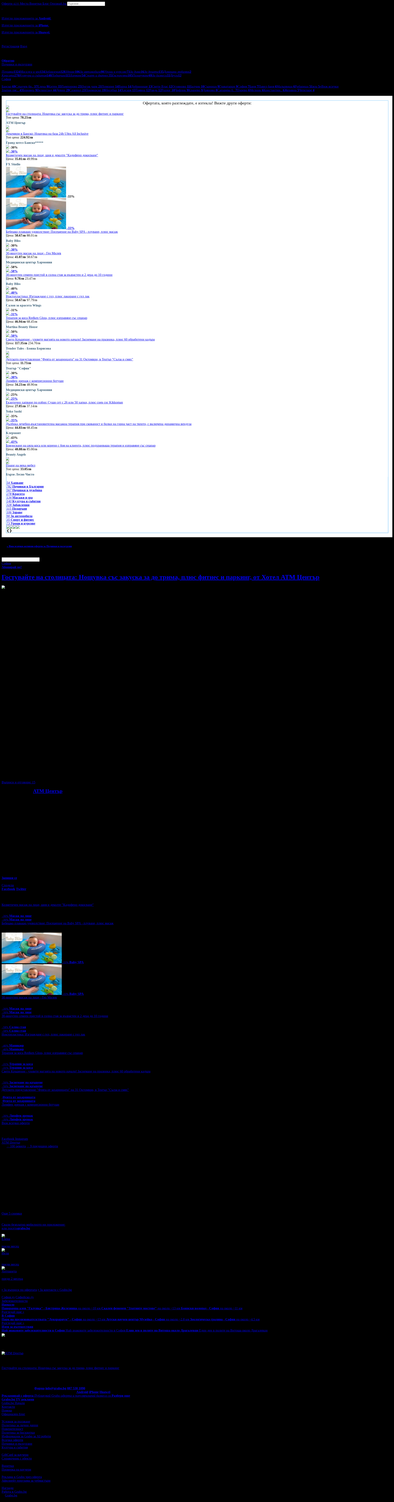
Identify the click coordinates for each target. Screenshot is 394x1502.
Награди (8, 1488)
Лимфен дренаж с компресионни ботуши (35, 381)
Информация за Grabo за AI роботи (26, 1436)
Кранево (195, 90)
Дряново (210, 90)
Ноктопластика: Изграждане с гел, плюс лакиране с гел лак (47, 296)
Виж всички (329, 86)
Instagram (21, 1139)
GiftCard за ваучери (15, 1454)
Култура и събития (15, 1447)
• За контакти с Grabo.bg (55, 1290)
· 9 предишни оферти (42, 1146)
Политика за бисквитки (18, 1432)
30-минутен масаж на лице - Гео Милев (33, 253)
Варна (124, 86)
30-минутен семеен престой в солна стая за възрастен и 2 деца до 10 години (59, 275)
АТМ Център (47, 791)
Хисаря (128, 90)
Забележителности (15, 1301)
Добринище (141, 86)
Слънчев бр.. (26, 86)
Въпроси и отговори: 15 (18, 782)
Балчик (197, 86)
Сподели (8, 885)
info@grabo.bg (55, 1388)
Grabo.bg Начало (13, 1403)
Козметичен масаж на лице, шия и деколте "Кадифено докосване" (52, 155)
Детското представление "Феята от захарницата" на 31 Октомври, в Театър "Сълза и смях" (69, 359)
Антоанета (9, 1271)
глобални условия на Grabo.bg (51, 775)
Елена (42, 86)
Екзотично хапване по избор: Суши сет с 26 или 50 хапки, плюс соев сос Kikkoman (64, 402)
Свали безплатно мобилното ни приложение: (33, 1224)
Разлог (168, 90)
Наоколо (8, 1304)
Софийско (25, 1297)
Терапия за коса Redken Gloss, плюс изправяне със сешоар (46, 318)
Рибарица (303, 86)
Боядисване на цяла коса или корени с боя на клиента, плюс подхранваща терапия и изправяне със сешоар (81, 445)
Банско (8, 86)
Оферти (10, 3)
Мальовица (286, 86)
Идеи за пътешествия (17, 1326)
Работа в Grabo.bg (14, 1491)
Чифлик (181, 90)
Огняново (181, 86)
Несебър (113, 90)
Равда (155, 90)
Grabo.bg (11, 1495)
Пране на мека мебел (20, 465)
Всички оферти (12, 1440)
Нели (5, 1253)
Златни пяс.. (12, 90)
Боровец (30, 90)
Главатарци (228, 86)
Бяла (315, 86)
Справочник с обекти (17, 1458)
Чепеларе (306, 90)
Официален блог (13, 1414)
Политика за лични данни (20, 1425)
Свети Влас (162, 86)
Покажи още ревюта (16, 1282)
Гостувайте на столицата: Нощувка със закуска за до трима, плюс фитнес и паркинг (65, 113)
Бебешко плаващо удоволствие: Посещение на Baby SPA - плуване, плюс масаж (62, 231)
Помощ (7, 1410)
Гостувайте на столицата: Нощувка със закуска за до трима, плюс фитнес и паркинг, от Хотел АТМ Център (161, 577)
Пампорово (71, 86)
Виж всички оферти (16, 1123)
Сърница (211, 86)
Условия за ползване (16, 1421)
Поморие (110, 86)
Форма (39, 1388)
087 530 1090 (76, 1388)
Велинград (46, 90)
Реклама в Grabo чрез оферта (22, 1477)
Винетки (8, 1466)
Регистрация (10, 46)
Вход (23, 46)
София (243, 86)
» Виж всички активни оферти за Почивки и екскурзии (39, 546)
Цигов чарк (91, 86)
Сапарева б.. (227, 90)
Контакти (8, 1406)
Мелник (256, 90)
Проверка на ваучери (16, 1469)
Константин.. (273, 90)
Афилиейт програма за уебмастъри (26, 1480)
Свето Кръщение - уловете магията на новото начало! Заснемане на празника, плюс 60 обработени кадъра (80, 339)
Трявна (142, 90)
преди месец (10, 1246)
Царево (243, 90)
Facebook (8, 1139)
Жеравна (291, 90)
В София (8, 1315)
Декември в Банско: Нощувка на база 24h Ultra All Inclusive (47, 133)
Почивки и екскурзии (17, 1443)
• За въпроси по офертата (19, 1290)
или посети (16, 1228)
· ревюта (16, 1146)
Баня (253, 86)
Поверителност (12, 1429)
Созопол (77, 90)
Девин (62, 90)
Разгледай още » (13, 1312)
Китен (54, 86)
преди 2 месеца (12, 1278)
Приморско (95, 90)
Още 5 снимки (12, 1213)
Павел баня (267, 86)
